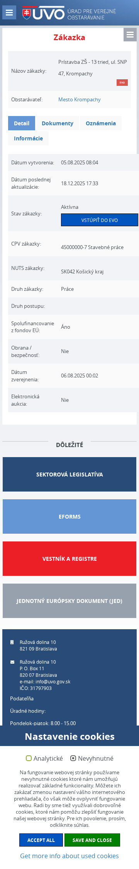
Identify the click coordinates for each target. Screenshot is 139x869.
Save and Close (92, 840)
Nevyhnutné (96, 758)
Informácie (28, 138)
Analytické (48, 758)
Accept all (41, 840)
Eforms (70, 516)
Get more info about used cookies (69, 856)
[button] (130, 34)
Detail (21, 123)
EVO (122, 82)
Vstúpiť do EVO (99, 220)
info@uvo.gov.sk (53, 681)
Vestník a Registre (69, 558)
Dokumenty (57, 123)
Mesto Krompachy (79, 99)
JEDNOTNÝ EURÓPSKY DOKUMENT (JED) (69, 600)
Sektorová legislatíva (69, 474)
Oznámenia (101, 123)
